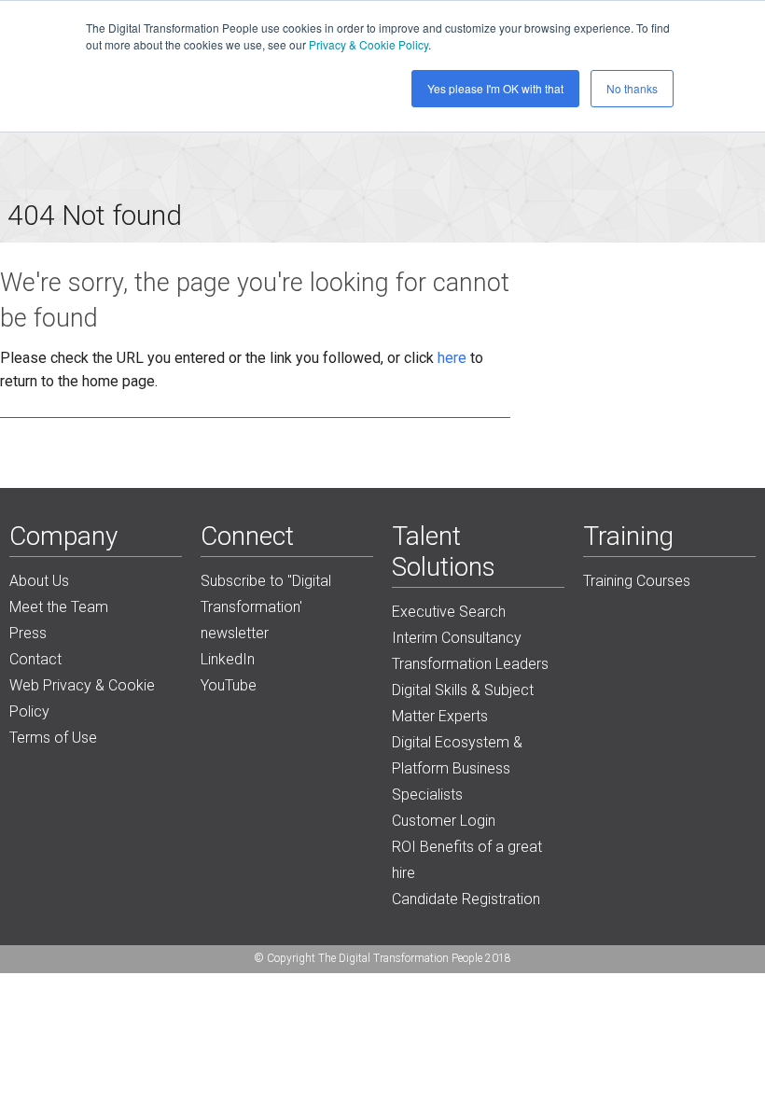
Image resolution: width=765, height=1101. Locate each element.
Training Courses (636, 581)
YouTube (229, 685)
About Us (39, 581)
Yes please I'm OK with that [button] (495, 88)
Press (28, 633)
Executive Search (449, 611)
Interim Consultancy (457, 638)
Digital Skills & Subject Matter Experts (463, 703)
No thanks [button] (632, 88)
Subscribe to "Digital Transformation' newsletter (266, 607)
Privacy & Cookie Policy (368, 44)
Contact (35, 659)
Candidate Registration (466, 899)
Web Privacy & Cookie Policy (82, 698)
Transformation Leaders (470, 664)
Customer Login (443, 820)
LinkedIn (228, 659)
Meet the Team (58, 607)
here (452, 358)
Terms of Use (53, 737)
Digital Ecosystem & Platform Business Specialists (457, 768)
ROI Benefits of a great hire (467, 860)
